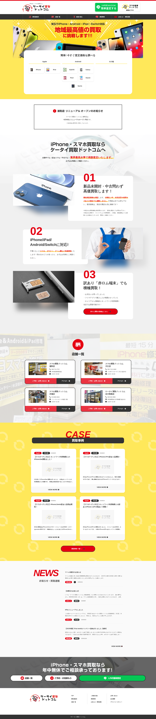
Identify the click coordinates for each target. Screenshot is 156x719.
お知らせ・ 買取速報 (124, 16)
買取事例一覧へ (76, 548)
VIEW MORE (116, 646)
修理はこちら (130, 10)
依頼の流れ (79, 16)
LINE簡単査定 (114, 678)
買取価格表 (35, 16)
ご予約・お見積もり (63, 678)
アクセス (64, 381)
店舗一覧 (57, 16)
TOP (72, 695)
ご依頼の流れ (94, 695)
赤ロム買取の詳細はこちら (99, 311)
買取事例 (102, 16)
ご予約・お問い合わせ (39, 381)
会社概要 (112, 698)
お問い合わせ (113, 695)
